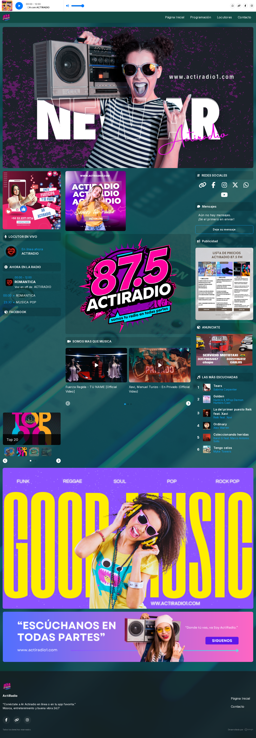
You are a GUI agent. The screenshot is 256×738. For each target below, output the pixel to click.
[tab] (125, 404)
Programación (200, 17)
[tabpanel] (96, 373)
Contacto (244, 17)
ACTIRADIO (42, 287)
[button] (9, 451)
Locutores (224, 17)
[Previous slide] (68, 403)
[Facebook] (245, 5)
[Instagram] (251, 5)
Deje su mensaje (224, 229)
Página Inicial (174, 17)
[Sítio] (239, 5)
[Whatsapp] (232, 5)
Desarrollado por (235, 729)
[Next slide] (188, 403)
